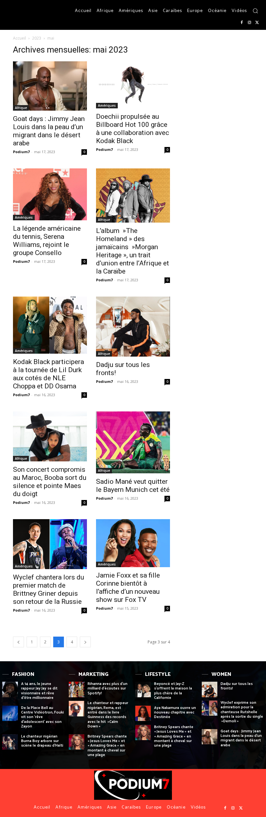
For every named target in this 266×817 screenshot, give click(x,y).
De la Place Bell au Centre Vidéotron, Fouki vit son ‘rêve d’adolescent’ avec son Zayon (42, 717)
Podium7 (21, 151)
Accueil (19, 38)
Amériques (107, 105)
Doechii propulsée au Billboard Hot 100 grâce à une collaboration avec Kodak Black (132, 129)
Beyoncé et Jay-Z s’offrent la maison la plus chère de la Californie (173, 691)
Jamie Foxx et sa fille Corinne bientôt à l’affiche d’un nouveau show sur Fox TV (128, 587)
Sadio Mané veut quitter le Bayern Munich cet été (133, 486)
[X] (257, 23)
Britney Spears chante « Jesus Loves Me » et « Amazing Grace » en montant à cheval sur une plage (107, 745)
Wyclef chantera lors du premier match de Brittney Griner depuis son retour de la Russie (48, 589)
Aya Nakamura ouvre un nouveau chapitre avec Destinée (175, 712)
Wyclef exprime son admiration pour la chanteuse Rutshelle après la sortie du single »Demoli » (242, 712)
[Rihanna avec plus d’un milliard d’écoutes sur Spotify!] (76, 689)
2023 (36, 38)
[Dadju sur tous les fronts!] (133, 327)
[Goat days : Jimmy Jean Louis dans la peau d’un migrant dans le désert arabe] (50, 86)
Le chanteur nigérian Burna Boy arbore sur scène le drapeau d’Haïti (42, 741)
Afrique (21, 107)
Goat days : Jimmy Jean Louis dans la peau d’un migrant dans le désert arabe (49, 131)
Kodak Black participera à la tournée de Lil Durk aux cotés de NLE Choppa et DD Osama (48, 374)
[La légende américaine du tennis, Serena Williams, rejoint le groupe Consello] (50, 194)
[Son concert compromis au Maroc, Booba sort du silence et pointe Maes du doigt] (50, 436)
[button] (255, 11)
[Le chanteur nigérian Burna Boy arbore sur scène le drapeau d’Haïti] (10, 742)
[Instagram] (249, 23)
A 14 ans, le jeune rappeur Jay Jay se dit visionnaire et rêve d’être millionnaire (39, 691)
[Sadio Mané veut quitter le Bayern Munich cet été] (133, 442)
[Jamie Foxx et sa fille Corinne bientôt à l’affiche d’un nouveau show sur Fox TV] (133, 543)
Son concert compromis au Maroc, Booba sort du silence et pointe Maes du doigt (49, 482)
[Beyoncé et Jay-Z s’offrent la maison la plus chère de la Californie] (143, 689)
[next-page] (85, 642)
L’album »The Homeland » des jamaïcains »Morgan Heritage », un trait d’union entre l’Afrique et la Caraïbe (132, 251)
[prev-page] (18, 642)
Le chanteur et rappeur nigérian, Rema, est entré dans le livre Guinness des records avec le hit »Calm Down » (108, 714)
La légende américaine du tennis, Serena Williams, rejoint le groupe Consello (47, 241)
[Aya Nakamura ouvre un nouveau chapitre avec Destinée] (143, 713)
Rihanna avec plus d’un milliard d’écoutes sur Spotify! (107, 688)
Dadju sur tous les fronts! (237, 686)
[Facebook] (242, 23)
